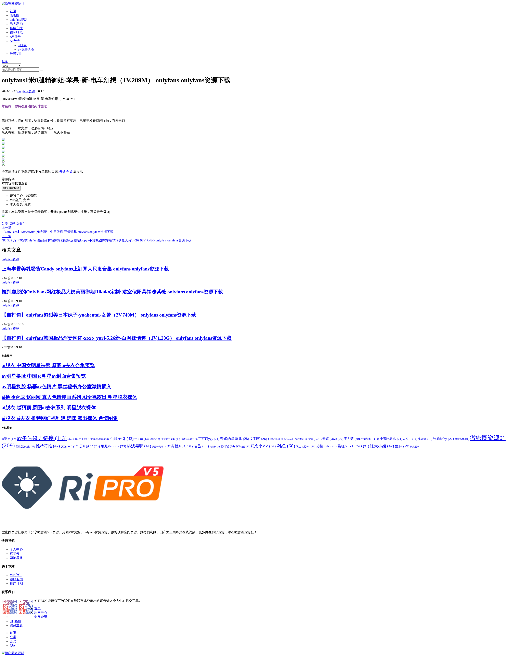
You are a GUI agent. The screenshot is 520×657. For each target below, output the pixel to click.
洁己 (201, 446)
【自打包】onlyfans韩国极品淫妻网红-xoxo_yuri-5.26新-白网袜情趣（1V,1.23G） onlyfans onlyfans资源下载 (117, 338)
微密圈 (15, 15)
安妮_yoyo (332, 439)
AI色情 (15, 41)
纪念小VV (263, 446)
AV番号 (15, 36)
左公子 (410, 439)
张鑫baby (443, 439)
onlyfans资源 (18, 19)
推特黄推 (48, 446)
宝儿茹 (352, 439)
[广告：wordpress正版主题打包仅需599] (3, 219)
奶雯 (272, 439)
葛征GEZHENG (353, 446)
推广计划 (16, 583)
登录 (5, 61)
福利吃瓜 (16, 32)
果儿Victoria (113, 446)
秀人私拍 (16, 24)
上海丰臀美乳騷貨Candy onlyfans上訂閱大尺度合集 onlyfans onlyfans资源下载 (85, 268)
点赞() (21, 223)
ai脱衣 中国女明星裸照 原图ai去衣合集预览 (48, 365)
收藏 (12, 223)
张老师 (425, 439)
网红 (285, 445)
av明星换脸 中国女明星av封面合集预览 (44, 376)
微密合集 (462, 439)
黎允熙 (415, 447)
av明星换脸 (26, 49)
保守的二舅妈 (170, 439)
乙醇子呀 (121, 438)
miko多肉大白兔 (77, 439)
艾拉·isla (326, 446)
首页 (13, 11)
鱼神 (402, 446)
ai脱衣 (22, 45)
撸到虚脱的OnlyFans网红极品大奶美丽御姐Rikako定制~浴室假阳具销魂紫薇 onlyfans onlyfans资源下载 (112, 291)
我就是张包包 (25, 446)
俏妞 (155, 439)
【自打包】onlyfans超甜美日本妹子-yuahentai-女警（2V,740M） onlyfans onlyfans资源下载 (99, 315)
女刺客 (258, 439)
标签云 (15, 553)
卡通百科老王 (189, 439)
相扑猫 (228, 446)
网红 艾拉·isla (305, 446)
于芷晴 (141, 439)
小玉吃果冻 (391, 439)
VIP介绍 (16, 575)
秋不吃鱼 (243, 446)
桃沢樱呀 (139, 446)
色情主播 (16, 28)
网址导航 (16, 558)
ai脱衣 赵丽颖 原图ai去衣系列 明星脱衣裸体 (49, 407)
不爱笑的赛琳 (98, 439)
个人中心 (16, 549)
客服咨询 (16, 579)
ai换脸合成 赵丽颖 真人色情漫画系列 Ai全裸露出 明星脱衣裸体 (69, 397)
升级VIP (16, 53)
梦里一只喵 (159, 447)
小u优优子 (370, 439)
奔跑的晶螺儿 (234, 439)
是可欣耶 (89, 446)
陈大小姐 (382, 446)
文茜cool (69, 446)
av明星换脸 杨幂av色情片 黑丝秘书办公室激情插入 (56, 386)
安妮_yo (315, 439)
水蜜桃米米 (180, 446)
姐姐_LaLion (286, 439)
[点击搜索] (41, 70)
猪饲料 (215, 446)
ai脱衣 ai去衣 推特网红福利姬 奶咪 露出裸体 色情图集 (60, 418)
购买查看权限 (11, 188)
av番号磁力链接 (42, 438)
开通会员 (65, 171)
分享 (5, 223)
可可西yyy (208, 439)
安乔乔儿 (301, 439)
